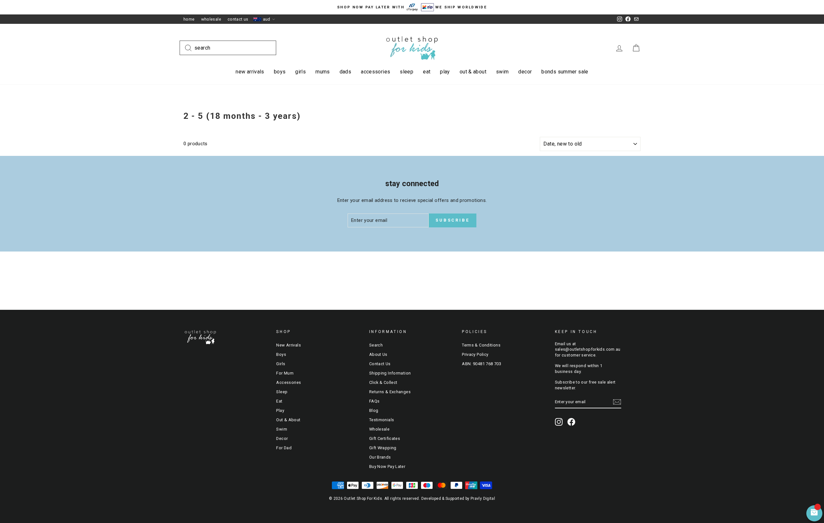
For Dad (284, 447)
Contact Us (238, 19)
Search (376, 345)
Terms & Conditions (481, 345)
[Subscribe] (617, 402)
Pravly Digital (483, 498)
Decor (525, 72)
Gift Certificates (384, 438)
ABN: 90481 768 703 (481, 363)
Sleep (406, 72)
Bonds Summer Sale (564, 72)
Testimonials (381, 419)
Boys (280, 72)
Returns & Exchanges (390, 391)
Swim (502, 72)
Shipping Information (390, 373)
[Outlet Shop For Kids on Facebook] (571, 422)
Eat (426, 72)
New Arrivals (250, 72)
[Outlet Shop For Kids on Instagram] (559, 422)
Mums (322, 72)
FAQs (374, 401)
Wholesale (211, 19)
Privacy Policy (475, 354)
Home (189, 19)
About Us (378, 354)
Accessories (375, 72)
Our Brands (380, 457)
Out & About (473, 72)
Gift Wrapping (383, 447)
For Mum (285, 373)
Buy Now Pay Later (387, 466)
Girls (300, 72)
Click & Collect (383, 382)
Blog (374, 410)
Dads (345, 72)
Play (445, 72)
